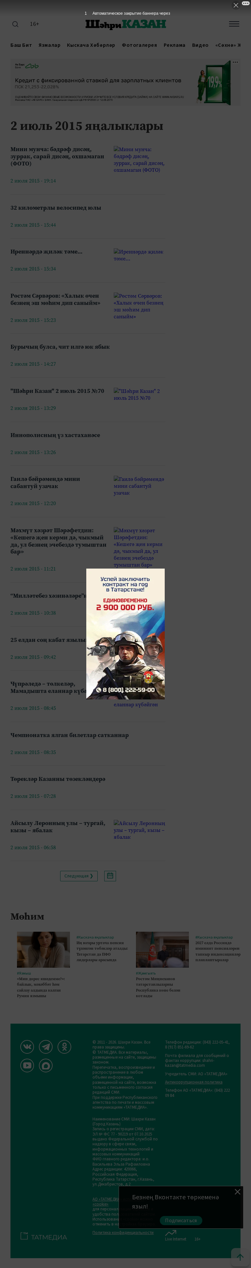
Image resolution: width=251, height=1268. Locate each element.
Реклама (175, 45)
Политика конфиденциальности (123, 1232)
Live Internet (175, 1239)
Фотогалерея (139, 45)
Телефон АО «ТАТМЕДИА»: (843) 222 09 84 (197, 1093)
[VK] (27, 1047)
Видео (200, 45)
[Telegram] (46, 1047)
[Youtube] (27, 1065)
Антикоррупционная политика (194, 1082)
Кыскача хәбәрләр (91, 45)
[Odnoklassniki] (64, 1047)
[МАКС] (46, 1065)
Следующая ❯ (78, 876)
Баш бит (21, 45)
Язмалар (49, 45)
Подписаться (181, 1220)
